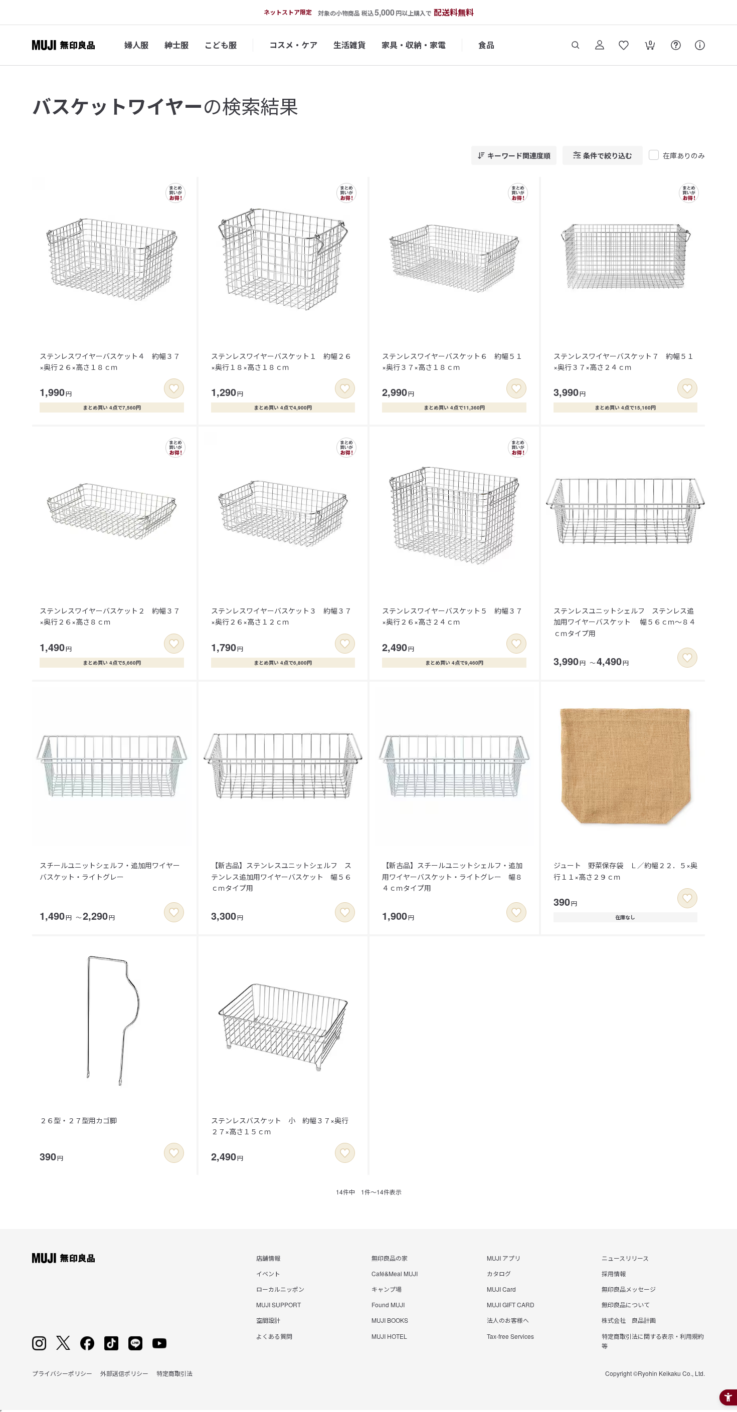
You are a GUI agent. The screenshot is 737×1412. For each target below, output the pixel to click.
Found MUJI (388, 1304)
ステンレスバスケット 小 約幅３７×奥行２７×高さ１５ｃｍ (279, 1125)
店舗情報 (268, 1258)
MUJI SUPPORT (278, 1304)
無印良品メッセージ (629, 1289)
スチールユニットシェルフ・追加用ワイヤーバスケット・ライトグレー (110, 870)
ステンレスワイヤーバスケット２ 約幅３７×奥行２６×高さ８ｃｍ (110, 616)
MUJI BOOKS (390, 1320)
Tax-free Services (510, 1336)
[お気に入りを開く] (624, 45)
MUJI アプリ (503, 1258)
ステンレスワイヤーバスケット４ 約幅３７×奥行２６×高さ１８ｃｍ (110, 361)
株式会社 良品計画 (629, 1320)
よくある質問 (274, 1336)
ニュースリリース (625, 1258)
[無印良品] (63, 1258)
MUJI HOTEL (389, 1336)
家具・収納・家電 (414, 45)
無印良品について (626, 1304)
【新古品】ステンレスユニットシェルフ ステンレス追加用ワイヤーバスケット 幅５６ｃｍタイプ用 (281, 876)
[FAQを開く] (676, 45)
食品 (486, 45)
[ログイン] (600, 45)
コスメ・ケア (293, 45)
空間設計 (268, 1320)
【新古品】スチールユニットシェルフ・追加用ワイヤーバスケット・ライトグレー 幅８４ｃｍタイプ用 (452, 876)
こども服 (221, 45)
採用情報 (614, 1273)
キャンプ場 (387, 1289)
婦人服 (136, 45)
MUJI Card (501, 1289)
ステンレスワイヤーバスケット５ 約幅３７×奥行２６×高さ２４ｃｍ (452, 616)
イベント (268, 1273)
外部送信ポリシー (124, 1373)
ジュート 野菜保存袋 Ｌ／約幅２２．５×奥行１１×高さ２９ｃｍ (625, 870)
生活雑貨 (349, 45)
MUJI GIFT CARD (510, 1304)
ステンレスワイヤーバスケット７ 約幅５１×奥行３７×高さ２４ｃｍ (624, 361)
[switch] (174, 388)
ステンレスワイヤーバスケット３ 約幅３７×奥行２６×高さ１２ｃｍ (281, 616)
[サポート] (700, 45)
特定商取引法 (174, 1373)
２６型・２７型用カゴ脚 (78, 1120)
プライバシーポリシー (62, 1373)
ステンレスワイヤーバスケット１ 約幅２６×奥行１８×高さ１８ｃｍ (281, 361)
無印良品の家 (390, 1258)
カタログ (499, 1273)
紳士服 (176, 45)
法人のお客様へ (508, 1320)
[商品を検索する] (576, 45)
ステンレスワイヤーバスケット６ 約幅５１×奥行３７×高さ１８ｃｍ (452, 361)
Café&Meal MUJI (395, 1273)
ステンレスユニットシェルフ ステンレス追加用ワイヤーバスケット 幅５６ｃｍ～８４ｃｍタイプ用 (625, 622)
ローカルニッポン (280, 1289)
